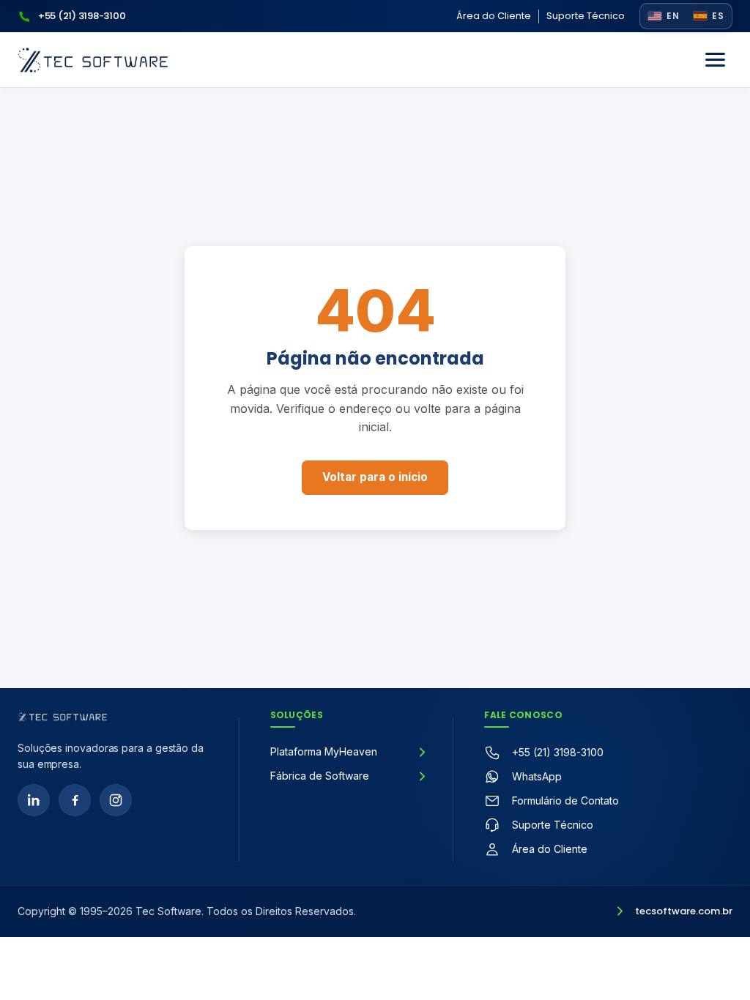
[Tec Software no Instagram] (116, 800)
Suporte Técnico (585, 16)
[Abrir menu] (714, 60)
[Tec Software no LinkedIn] (34, 800)
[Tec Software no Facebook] (75, 800)
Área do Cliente (493, 16)
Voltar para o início (375, 477)
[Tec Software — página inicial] (63, 717)
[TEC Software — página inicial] (93, 60)
